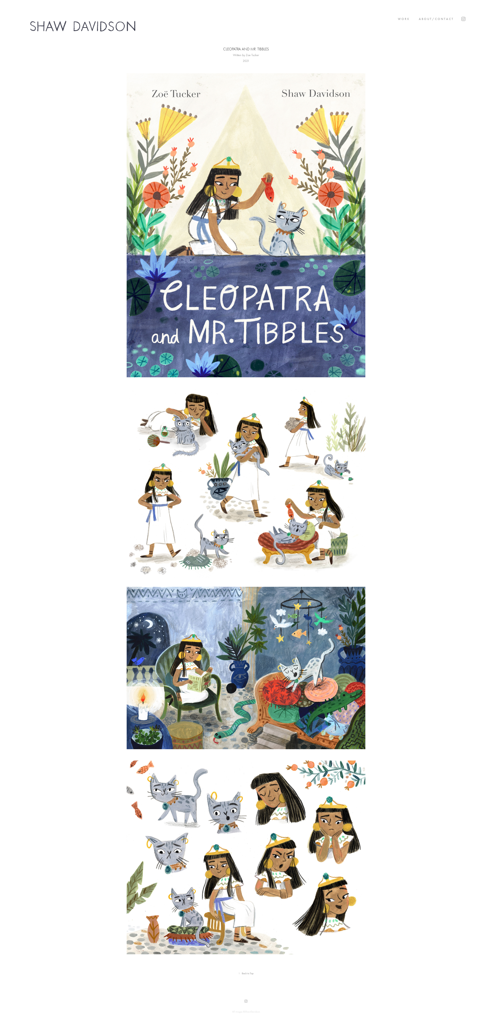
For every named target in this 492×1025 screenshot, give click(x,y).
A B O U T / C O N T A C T (436, 19)
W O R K (403, 19)
